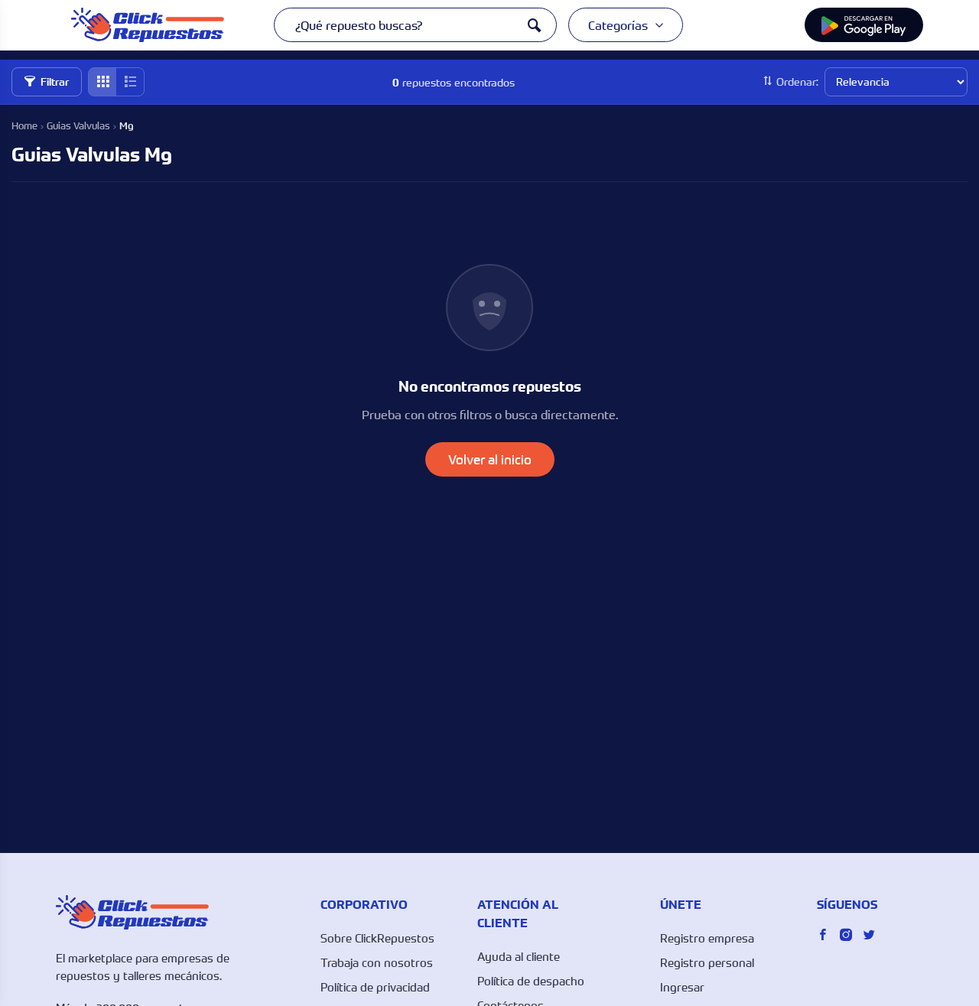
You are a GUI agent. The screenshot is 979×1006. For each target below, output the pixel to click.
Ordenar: (797, 81)
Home (24, 125)
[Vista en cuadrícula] (102, 82)
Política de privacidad (375, 987)
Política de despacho (530, 980)
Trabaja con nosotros (376, 962)
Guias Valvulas (78, 125)
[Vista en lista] (130, 82)
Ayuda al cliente (518, 956)
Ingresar (682, 987)
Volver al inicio (490, 459)
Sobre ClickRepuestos (377, 938)
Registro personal (707, 962)
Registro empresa (707, 938)
